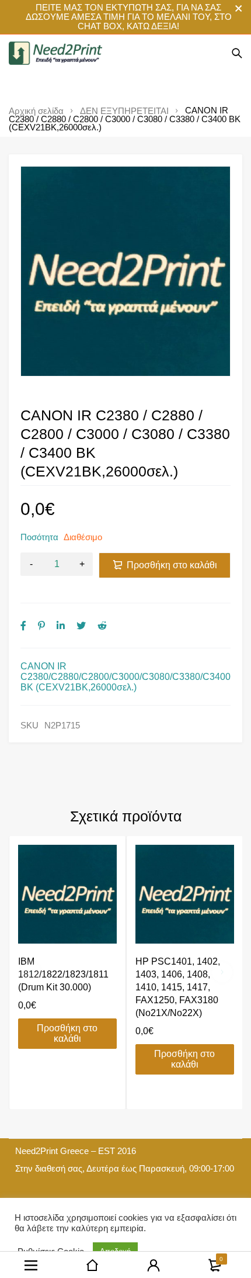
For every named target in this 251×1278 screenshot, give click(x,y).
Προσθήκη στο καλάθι (172, 565)
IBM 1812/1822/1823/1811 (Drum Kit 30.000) (63, 974)
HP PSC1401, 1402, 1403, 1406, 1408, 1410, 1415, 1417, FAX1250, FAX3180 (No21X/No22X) (177, 987)
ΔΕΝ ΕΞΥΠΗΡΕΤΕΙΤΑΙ (124, 111)
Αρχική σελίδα (36, 111)
